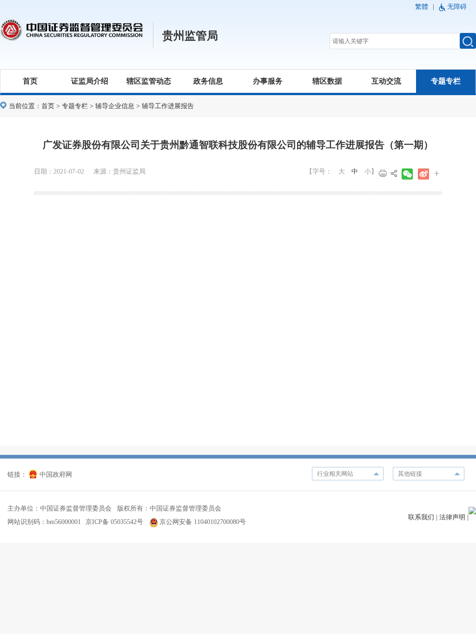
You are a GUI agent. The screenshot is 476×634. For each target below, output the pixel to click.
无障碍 (457, 6)
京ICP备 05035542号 (114, 521)
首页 (30, 81)
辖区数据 (327, 81)
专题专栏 (446, 81)
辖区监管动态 (148, 81)
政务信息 (208, 81)
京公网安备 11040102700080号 (202, 521)
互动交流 (386, 81)
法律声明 (452, 517)
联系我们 (421, 517)
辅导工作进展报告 (168, 106)
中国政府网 (56, 474)
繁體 (421, 6)
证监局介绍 (89, 81)
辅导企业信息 (114, 106)
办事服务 (268, 81)
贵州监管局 (190, 36)
